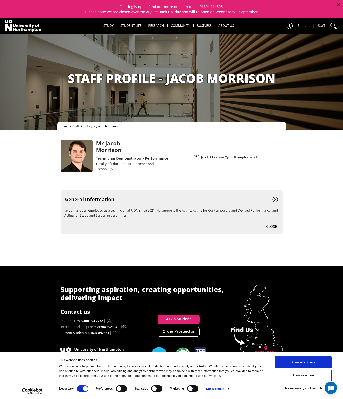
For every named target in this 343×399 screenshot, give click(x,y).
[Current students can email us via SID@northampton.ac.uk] (115, 333)
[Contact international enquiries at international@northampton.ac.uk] (124, 327)
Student (304, 25)
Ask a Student (178, 319)
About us (226, 25)
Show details (215, 388)
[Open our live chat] (331, 388)
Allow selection (303, 375)
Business (204, 25)
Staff (321, 25)
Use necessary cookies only (303, 388)
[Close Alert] (338, 4)
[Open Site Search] (333, 25)
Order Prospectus (179, 331)
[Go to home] (23, 26)
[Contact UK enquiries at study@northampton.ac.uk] (109, 321)
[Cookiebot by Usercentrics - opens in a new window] (32, 391)
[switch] (121, 388)
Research (156, 25)
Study (108, 25)
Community (180, 25)
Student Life (130, 25)
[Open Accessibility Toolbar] (289, 25)
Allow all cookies (303, 362)
